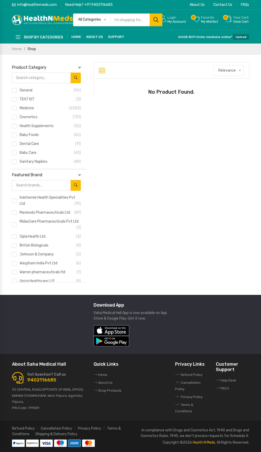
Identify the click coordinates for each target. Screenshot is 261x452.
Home (76, 37)
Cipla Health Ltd (50, 236)
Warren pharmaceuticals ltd (50, 272)
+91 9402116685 (98, 5)
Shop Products (110, 390)
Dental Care (50, 144)
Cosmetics (50, 117)
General (50, 90)
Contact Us (222, 5)
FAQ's (224, 388)
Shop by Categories (43, 37)
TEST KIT (50, 99)
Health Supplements (50, 126)
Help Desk (228, 380)
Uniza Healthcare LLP (50, 281)
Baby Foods (50, 135)
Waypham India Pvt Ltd (50, 263)
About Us (197, 5)
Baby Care (50, 152)
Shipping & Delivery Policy (56, 434)
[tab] (102, 70)
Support (116, 37)
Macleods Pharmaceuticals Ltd (50, 212)
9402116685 (41, 380)
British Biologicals (50, 245)
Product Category (29, 67)
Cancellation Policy (56, 428)
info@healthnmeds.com (37, 5)
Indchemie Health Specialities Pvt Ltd (50, 200)
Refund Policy (191, 375)
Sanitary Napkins (50, 161)
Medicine (50, 108)
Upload (241, 37)
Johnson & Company (50, 254)
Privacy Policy (192, 397)
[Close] (256, 226)
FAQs (245, 5)
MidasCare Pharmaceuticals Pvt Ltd (50, 224)
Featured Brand (27, 174)
